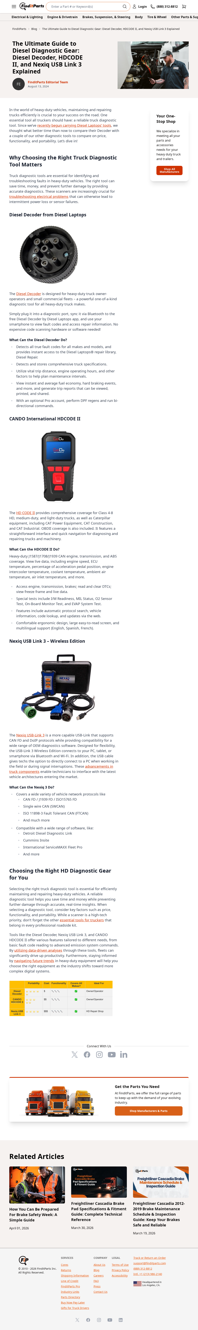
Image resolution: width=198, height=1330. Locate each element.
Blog (96, 1270)
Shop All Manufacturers (169, 170)
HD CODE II (25, 512)
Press (97, 1286)
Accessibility (120, 1275)
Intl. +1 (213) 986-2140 (147, 1274)
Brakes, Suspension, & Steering (106, 17)
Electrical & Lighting (27, 17)
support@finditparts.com (149, 1263)
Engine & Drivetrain (62, 17)
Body (139, 17)
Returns (66, 1270)
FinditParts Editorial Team (48, 82)
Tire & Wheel (156, 17)
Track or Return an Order (149, 1258)
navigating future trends (34, 960)
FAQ (96, 1281)
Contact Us (101, 1292)
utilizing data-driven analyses (38, 950)
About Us (99, 1265)
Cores (64, 1265)
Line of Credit (69, 1281)
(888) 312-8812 (142, 1268)
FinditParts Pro (70, 1286)
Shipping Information (75, 1275)
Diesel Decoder (28, 293)
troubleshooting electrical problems (38, 196)
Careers (99, 1275)
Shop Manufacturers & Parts (148, 1111)
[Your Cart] (184, 6)
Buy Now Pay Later (73, 1302)
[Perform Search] (124, 6)
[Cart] (184, 6)
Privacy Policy (120, 1270)
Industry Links (70, 1292)
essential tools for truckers (82, 920)
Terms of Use (120, 1265)
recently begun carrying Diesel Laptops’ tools (74, 125)
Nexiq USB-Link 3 (30, 735)
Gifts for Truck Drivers (75, 1308)
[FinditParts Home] (32, 6)
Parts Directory (70, 1297)
